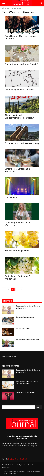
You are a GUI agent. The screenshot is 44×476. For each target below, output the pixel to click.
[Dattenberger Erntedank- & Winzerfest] (22, 158)
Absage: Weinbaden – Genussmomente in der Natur (19, 116)
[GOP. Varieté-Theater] (8, 332)
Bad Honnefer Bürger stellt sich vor (27, 339)
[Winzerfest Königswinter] (22, 239)
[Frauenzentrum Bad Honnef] (8, 396)
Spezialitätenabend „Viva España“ (21, 64)
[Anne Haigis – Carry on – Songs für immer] (22, 25)
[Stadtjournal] (22, 423)
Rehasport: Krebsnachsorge (25, 317)
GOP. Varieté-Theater (23, 328)
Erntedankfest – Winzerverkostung (22, 143)
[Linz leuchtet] (22, 186)
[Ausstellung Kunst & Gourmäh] (22, 78)
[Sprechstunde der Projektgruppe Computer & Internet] (8, 385)
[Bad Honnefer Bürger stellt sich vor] (8, 343)
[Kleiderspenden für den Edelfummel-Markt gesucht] (8, 309)
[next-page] (21, 289)
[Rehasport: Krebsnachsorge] (8, 321)
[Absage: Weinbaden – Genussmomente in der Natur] (22, 104)
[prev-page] (4, 289)
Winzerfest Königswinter (17, 250)
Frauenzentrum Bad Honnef (25, 392)
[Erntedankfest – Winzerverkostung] (22, 132)
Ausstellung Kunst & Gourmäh (19, 89)
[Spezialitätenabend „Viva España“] (22, 53)
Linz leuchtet (11, 197)
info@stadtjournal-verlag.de (17, 459)
